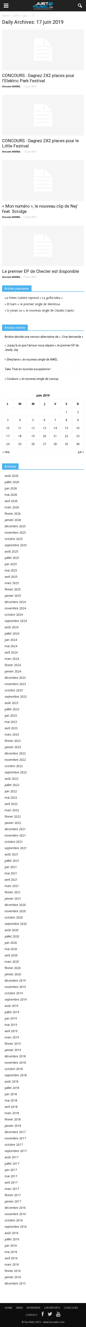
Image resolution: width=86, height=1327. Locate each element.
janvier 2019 (13, 1050)
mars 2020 (12, 962)
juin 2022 (11, 791)
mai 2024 (11, 646)
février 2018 (13, 1119)
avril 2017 (11, 1182)
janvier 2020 (13, 974)
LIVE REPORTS (52, 1308)
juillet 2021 (12, 861)
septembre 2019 (16, 999)
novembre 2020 (15, 911)
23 (78, 436)
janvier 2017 (13, 1201)
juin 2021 (11, 867)
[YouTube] (58, 1315)
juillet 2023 (12, 709)
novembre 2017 (15, 1138)
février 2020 (13, 968)
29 (66, 444)
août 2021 (11, 854)
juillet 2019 (12, 1012)
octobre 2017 (14, 1145)
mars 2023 (12, 734)
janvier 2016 (13, 1277)
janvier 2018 (13, 1126)
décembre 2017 (15, 1132)
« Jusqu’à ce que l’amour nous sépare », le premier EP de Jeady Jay (42, 347)
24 (7, 444)
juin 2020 (11, 943)
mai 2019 (11, 1025)
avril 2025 (11, 577)
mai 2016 (11, 1252)
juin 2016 (11, 1245)
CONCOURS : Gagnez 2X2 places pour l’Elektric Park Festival (38, 78)
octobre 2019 (14, 993)
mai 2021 (11, 873)
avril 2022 (11, 804)
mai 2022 (11, 797)
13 (44, 428)
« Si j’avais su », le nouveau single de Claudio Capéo (39, 310)
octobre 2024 (14, 614)
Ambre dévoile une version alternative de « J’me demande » (44, 336)
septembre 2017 (16, 1151)
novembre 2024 (15, 608)
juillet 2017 (12, 1163)
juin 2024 (11, 640)
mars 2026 (12, 507)
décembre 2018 (15, 1056)
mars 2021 (12, 886)
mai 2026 (11, 495)
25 (20, 444)
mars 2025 (12, 583)
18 (20, 436)
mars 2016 (12, 1264)
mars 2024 (12, 659)
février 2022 (13, 816)
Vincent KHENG (11, 86)
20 (44, 436)
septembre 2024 (16, 621)
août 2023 (11, 703)
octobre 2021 (14, 842)
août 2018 (11, 1081)
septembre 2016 (16, 1227)
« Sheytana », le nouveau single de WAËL (31, 359)
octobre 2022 (14, 766)
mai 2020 (11, 949)
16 (78, 428)
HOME (8, 1308)
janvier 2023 (13, 747)
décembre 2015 (15, 1283)
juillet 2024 (12, 633)
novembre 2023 (15, 684)
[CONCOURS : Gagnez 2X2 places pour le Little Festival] (43, 115)
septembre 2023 (16, 697)
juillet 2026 (12, 482)
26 (33, 444)
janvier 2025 (13, 596)
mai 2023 (11, 722)
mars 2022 (12, 810)
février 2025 (13, 589)
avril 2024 (11, 652)
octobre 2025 (14, 539)
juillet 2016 (12, 1239)
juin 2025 (11, 564)
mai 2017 (11, 1176)
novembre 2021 (15, 835)
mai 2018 (11, 1100)
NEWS (19, 1308)
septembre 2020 (16, 924)
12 (33, 428)
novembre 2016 (15, 1214)
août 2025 (11, 551)
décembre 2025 (15, 526)
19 (33, 436)
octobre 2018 (14, 1069)
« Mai (6, 452)
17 (7, 436)
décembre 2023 (15, 678)
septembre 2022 (16, 772)
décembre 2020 (15, 905)
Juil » (81, 452)
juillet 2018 (12, 1088)
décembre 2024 (15, 602)
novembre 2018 (15, 1063)
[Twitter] (50, 1315)
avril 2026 (11, 501)
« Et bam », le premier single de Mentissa (32, 304)
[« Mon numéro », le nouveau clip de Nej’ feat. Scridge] (43, 180)
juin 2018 (11, 1094)
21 (55, 436)
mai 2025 (11, 570)
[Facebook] (43, 1315)
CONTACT (32, 1315)
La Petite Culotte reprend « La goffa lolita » (34, 298)
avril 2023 (11, 728)
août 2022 (11, 779)
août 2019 (11, 1006)
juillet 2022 (12, 785)
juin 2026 (11, 488)
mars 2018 (12, 1113)
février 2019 (13, 1044)
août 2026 (11, 476)
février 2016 (13, 1271)
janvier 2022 (13, 823)
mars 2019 (12, 1037)
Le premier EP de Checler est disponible (40, 271)
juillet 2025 (12, 558)
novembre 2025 (15, 532)
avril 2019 (11, 1031)
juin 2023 (11, 715)
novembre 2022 (15, 760)
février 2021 (13, 892)
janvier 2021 (13, 898)
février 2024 (13, 665)
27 (44, 444)
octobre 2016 (14, 1220)
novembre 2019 (15, 987)
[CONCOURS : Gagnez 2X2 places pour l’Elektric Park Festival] (43, 49)
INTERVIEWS (33, 1308)
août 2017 (11, 1157)
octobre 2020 (14, 917)
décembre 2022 (15, 753)
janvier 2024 (13, 671)
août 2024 (11, 627)
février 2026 (13, 514)
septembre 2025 (16, 545)
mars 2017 (12, 1189)
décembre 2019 (15, 980)
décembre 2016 (15, 1208)
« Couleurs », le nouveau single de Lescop (31, 378)
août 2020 (11, 930)
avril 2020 (11, 955)
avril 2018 (11, 1107)
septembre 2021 (16, 848)
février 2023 (13, 741)
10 (7, 428)
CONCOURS (71, 1308)
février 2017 (13, 1195)
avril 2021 (11, 880)
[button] (80, 5)
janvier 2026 (13, 520)
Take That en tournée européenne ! (28, 369)
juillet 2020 (12, 936)
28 (55, 444)
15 (66, 428)
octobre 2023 (14, 690)
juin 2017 (11, 1170)
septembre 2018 (16, 1075)
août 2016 (11, 1233)
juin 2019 (11, 1018)
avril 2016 (11, 1258)
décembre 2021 (15, 829)
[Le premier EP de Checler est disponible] (43, 245)
